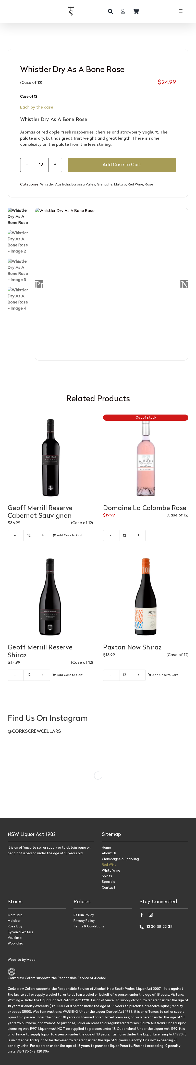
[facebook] (142, 915)
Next (184, 284)
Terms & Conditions (89, 926)
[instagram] (151, 915)
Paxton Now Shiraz (132, 648)
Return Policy (84, 915)
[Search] (110, 11)
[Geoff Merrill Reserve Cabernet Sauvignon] (50, 457)
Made (31, 960)
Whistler (47, 185)
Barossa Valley (83, 185)
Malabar (14, 921)
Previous (39, 284)
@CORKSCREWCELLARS (34, 731)
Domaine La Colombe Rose (145, 508)
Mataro (120, 185)
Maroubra (15, 915)
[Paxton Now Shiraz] (145, 596)
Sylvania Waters (20, 932)
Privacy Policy (84, 921)
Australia (62, 185)
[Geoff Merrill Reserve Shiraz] (50, 596)
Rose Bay (15, 926)
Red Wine (135, 185)
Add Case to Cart (122, 165)
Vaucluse (15, 938)
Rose (149, 185)
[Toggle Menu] (180, 11)
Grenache (105, 185)
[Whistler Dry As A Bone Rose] (111, 284)
